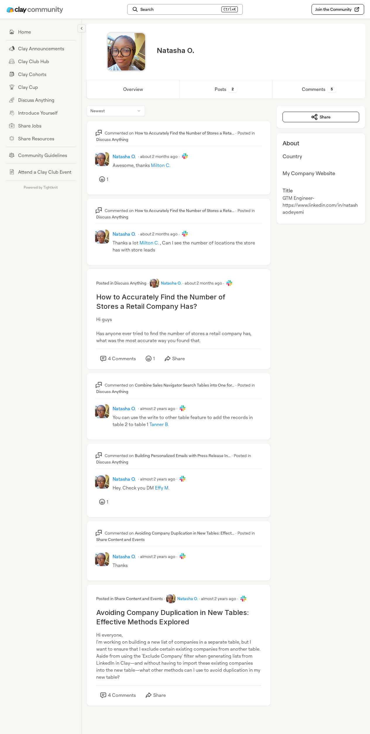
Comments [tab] (317, 89)
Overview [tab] (133, 89)
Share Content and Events (120, 539)
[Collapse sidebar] (82, 28)
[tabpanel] (226, 412)
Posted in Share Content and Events (129, 598)
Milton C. (160, 165)
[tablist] (226, 89)
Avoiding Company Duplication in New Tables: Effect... (184, 532)
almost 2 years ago (157, 408)
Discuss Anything (112, 139)
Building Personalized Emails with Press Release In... (182, 455)
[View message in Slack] (185, 156)
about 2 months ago (159, 156)
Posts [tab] (224, 89)
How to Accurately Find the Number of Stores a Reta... (184, 132)
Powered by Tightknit (41, 187)
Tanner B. (159, 424)
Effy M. (162, 488)
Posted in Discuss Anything (121, 282)
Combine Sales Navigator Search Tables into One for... (184, 384)
